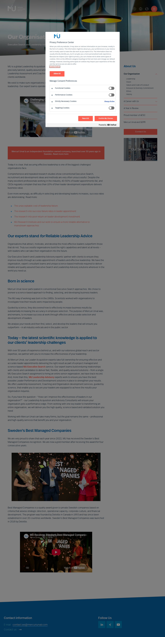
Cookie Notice (55, 67)
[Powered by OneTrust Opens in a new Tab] (108, 125)
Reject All (85, 118)
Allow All (57, 74)
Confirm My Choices (106, 118)
